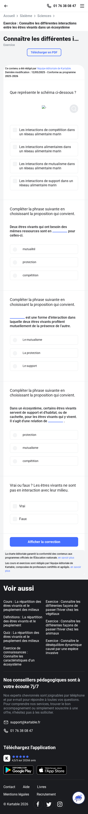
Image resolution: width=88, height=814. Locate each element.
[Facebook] (38, 804)
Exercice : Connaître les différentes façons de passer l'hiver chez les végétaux (63, 608)
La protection (31, 353)
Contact (9, 787)
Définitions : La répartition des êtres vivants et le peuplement (22, 621)
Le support (30, 366)
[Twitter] (48, 804)
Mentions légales (16, 794)
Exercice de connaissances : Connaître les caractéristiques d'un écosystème (19, 656)
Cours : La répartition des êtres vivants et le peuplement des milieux (22, 606)
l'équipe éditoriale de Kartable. (54, 68)
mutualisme (30, 447)
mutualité (29, 249)
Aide (26, 787)
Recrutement (46, 794)
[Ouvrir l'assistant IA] (79, 798)
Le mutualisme (32, 339)
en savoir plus (66, 557)
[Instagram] (59, 804)
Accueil (9, 16)
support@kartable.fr (25, 722)
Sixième (26, 16)
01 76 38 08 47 (64, 6)
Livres (41, 787)
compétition (30, 275)
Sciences (44, 16)
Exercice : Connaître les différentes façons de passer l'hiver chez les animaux (63, 627)
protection (29, 262)
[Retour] (7, 6)
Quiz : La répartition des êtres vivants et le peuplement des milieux (21, 637)
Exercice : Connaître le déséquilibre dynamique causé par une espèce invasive (64, 647)
